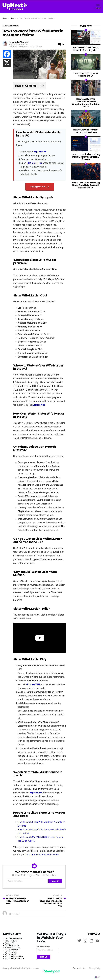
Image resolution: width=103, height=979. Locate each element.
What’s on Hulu (11, 952)
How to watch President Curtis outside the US (85, 131)
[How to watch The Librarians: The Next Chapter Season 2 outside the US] (85, 88)
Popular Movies (11, 941)
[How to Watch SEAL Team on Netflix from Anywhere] (85, 37)
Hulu (40, 163)
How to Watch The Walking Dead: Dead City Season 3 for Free (86, 157)
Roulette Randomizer (13, 939)
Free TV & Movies (12, 945)
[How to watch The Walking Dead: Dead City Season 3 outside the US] (85, 171)
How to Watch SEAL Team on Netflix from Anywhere (85, 49)
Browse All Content (12, 948)
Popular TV (9, 943)
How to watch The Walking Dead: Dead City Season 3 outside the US (86, 185)
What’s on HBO (11, 954)
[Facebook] (7, 54)
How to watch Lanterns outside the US (86, 74)
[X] (7, 63)
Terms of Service (80, 968)
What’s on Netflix (11, 950)
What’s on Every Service (14, 958)
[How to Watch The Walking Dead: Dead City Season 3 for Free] (85, 143)
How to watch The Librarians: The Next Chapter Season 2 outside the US (85, 102)
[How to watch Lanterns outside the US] (85, 62)
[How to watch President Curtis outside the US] (85, 118)
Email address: (43, 947)
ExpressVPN (40, 151)
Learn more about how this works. (42, 854)
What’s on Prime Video (14, 956)
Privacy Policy (94, 968)
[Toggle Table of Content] (41, 86)
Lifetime (31, 163)
